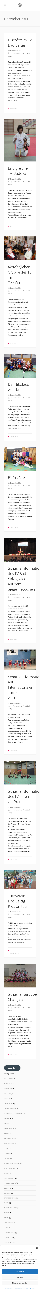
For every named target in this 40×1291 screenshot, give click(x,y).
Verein (6, 1228)
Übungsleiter (8, 1223)
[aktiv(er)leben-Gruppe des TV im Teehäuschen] (20, 248)
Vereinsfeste (8, 1238)
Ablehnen (20, 1277)
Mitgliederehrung (10, 1168)
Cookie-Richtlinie (9, 1288)
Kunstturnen (8, 1143)
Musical (6, 1173)
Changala (7, 1094)
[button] (37, 1248)
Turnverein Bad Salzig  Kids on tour (18, 901)
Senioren (7, 1193)
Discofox (7, 1099)
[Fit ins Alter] (20, 459)
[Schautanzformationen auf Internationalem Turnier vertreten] (20, 659)
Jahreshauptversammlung (13, 1114)
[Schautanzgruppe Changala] (20, 975)
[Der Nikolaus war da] (20, 365)
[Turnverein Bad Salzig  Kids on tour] (20, 879)
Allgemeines (8, 1084)
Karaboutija (8, 1138)
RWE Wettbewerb (10, 1183)
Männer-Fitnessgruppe (12, 1163)
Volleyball (8, 1243)
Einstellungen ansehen (20, 1283)
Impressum (32, 1288)
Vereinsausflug (9, 1233)
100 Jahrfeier (8, 1079)
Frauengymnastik (10, 1109)
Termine (6, 1213)
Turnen (6, 1218)
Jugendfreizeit (9, 1128)
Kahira (6, 1133)
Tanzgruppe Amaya (10, 1208)
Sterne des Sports (10, 1198)
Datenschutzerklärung (21, 1288)
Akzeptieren (20, 1271)
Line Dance (7, 1158)
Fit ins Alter (17, 477)
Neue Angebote (9, 1178)
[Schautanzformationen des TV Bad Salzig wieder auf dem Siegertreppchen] (20, 549)
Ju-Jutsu (7, 1118)
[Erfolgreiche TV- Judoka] (20, 140)
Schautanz (8, 1188)
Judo (6, 1123)
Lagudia (6, 1148)
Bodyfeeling (8, 1089)
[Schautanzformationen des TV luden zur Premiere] (20, 772)
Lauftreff (7, 1153)
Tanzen (6, 1203)
